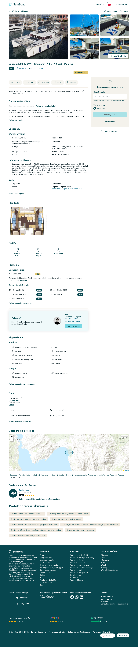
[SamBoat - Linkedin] (81, 597)
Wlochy (104, 565)
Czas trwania (99, 92)
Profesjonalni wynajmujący (51, 568)
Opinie (42, 575)
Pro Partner (24, 490)
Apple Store (25, 597)
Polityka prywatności (57, 632)
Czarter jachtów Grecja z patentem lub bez (27, 514)
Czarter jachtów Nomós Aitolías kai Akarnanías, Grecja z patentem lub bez (90, 524)
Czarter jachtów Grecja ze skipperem (81, 530)
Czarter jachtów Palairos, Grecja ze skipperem (28, 535)
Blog (41, 585)
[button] (11, 436)
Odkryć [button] (98, 4)
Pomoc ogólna (107, 596)
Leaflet (126, 470)
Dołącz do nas (46, 558)
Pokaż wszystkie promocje (20, 303)
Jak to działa (106, 599)
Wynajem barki (76, 570)
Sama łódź (101, 108)
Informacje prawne (38, 632)
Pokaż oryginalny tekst (46, 106)
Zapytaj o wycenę (74, 326)
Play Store (24, 604)
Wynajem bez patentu (79, 572)
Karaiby (104, 568)
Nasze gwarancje (47, 560)
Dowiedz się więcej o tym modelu (66, 189)
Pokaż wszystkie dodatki (20, 421)
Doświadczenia (46, 582)
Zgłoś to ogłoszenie (111, 131)
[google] (54, 618)
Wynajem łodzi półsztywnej (82, 558)
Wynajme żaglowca (78, 562)
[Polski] (109, 4)
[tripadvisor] (97, 618)
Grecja (104, 558)
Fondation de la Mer (48, 580)
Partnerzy (97, 632)
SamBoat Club (46, 572)
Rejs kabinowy (76, 575)
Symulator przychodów (49, 565)
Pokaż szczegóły (16, 193)
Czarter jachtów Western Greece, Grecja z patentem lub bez (34, 524)
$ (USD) (122, 635)
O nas (42, 555)
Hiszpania (105, 560)
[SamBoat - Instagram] (77, 597)
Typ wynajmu (99, 105)
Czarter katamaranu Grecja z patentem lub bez (28, 519)
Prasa (42, 577)
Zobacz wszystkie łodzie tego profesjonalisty (39, 499)
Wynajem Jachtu (77, 560)
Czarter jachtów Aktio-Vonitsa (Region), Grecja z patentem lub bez (36, 530)
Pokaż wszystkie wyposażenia (22, 384)
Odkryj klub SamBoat (18, 280)
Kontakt (104, 601)
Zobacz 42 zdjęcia (118, 56)
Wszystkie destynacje (110, 570)
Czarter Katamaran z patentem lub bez (66, 519)
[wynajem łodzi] (17, 4)
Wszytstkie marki (77, 580)
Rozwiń (11, 405)
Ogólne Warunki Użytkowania (79, 632)
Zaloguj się (122, 4)
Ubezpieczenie (46, 562)
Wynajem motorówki (79, 555)
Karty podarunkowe (48, 570)
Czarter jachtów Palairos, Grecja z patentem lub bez (68, 514)
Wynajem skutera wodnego (81, 568)
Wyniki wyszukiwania (20, 11)
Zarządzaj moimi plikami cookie (114, 604)
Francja (104, 562)
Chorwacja (105, 555)
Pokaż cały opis (16, 119)
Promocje (74, 577)
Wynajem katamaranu (79, 565)
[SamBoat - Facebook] (72, 597)
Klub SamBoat (80, 72)
